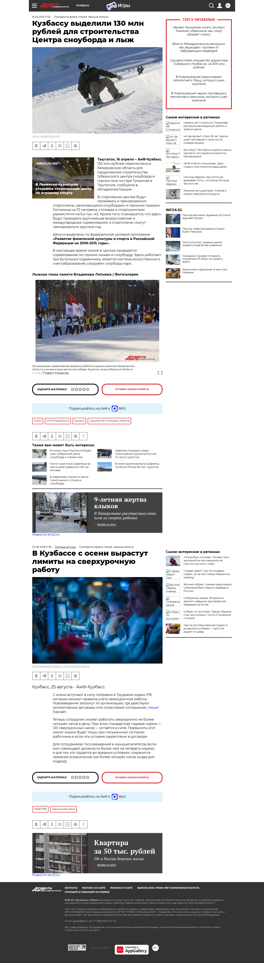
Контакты (71, 888)
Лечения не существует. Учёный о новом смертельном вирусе (205, 192)
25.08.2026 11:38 (42, 546)
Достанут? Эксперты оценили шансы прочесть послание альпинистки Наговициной (207, 153)
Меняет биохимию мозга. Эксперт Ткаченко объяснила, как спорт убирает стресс (199, 31)
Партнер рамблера (100, 947)
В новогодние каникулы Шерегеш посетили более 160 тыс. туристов (137, 465)
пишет (153, 707)
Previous (40, 315)
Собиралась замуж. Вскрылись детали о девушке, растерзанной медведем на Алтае (205, 601)
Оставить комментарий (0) (132, 389)
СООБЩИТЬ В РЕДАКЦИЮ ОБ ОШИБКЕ (87, 892)
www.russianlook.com (46, 136)
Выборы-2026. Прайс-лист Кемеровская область (168, 888)
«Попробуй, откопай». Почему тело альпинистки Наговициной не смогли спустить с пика (206, 560)
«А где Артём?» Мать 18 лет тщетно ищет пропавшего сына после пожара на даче (206, 139)
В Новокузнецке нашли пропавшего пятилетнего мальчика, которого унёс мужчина (199, 97)
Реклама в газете (121, 888)
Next (154, 315)
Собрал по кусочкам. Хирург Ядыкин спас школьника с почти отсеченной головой (207, 615)
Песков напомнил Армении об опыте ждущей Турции (206, 217)
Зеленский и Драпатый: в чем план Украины (204, 271)
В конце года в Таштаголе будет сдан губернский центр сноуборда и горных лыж (70, 454)
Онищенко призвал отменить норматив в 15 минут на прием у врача (202, 259)
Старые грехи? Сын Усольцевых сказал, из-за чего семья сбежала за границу (207, 574)
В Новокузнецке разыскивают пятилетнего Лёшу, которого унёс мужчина (199, 80)
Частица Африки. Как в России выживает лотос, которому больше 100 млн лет (206, 180)
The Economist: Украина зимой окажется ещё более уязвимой (202, 244)
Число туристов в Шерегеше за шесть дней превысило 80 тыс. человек (70, 467)
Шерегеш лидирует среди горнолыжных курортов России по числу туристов (135, 454)
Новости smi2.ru (46, 534)
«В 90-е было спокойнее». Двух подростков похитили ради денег (205, 165)
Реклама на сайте (93, 888)
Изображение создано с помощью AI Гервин (61, 666)
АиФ (38, 373)
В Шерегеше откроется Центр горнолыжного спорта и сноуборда (69, 480)
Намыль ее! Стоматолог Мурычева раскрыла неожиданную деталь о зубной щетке (206, 126)
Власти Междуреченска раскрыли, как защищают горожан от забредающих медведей (198, 47)
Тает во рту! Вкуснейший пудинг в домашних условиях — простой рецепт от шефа (205, 628)
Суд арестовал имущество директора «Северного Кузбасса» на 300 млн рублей (199, 64)
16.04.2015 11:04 (41, 16)
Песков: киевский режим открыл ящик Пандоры (203, 230)
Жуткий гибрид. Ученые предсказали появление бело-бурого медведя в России (208, 588)
